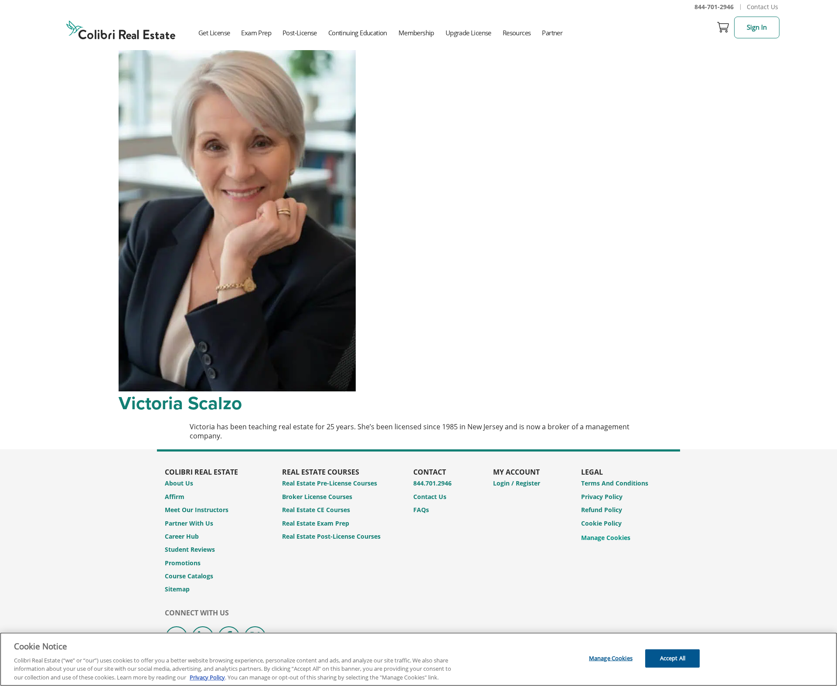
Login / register (516, 483)
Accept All (672, 658)
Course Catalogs (189, 576)
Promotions (183, 563)
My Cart (723, 27)
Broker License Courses (317, 496)
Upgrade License (468, 32)
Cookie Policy (601, 523)
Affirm (174, 496)
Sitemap (177, 589)
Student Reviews (190, 549)
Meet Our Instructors (196, 510)
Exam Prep (256, 32)
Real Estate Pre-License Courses (329, 483)
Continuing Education (357, 32)
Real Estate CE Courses (316, 510)
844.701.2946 (432, 483)
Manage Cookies (605, 538)
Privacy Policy (602, 496)
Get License (214, 32)
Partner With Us (189, 523)
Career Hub (182, 536)
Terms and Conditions (614, 483)
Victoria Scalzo (180, 403)
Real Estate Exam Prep (315, 523)
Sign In (757, 27)
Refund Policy (601, 510)
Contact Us (762, 7)
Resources (517, 32)
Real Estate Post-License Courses (331, 536)
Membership (416, 32)
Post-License (299, 32)
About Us (179, 483)
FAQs (421, 510)
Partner (552, 32)
